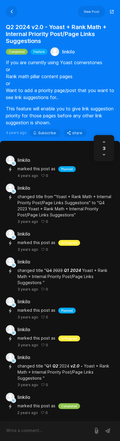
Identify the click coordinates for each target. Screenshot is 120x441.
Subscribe (47, 133)
